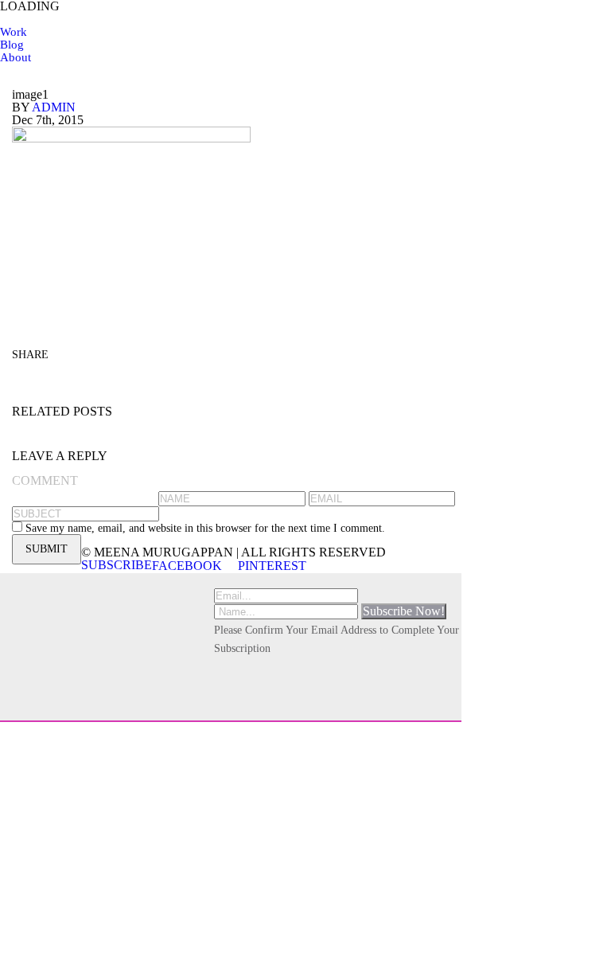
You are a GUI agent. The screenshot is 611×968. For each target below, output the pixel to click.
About (15, 57)
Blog (12, 44)
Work (13, 31)
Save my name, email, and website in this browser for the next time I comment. (205, 528)
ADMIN (54, 107)
